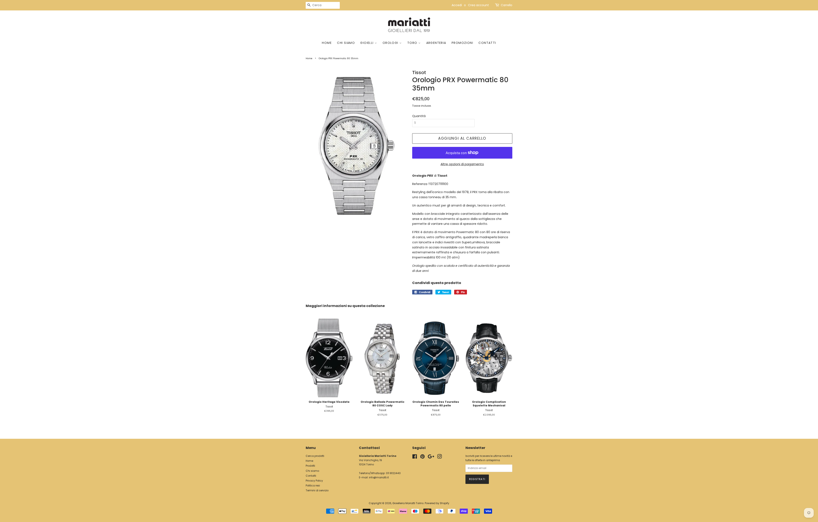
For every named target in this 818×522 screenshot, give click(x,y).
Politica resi (313, 485)
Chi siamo (346, 43)
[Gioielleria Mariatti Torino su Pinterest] (422, 457)
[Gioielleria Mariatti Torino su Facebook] (414, 457)
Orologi (391, 43)
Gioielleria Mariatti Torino (407, 503)
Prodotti (310, 466)
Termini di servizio (317, 490)
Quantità (419, 116)
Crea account (478, 5)
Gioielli (367, 43)
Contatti (487, 43)
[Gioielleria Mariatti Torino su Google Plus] (431, 457)
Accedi (457, 5)
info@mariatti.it (379, 477)
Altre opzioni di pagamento (462, 164)
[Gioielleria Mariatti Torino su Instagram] (439, 457)
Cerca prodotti (315, 456)
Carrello (506, 5)
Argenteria (436, 43)
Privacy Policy (314, 480)
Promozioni (462, 43)
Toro (412, 43)
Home (327, 43)
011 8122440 (393, 473)
